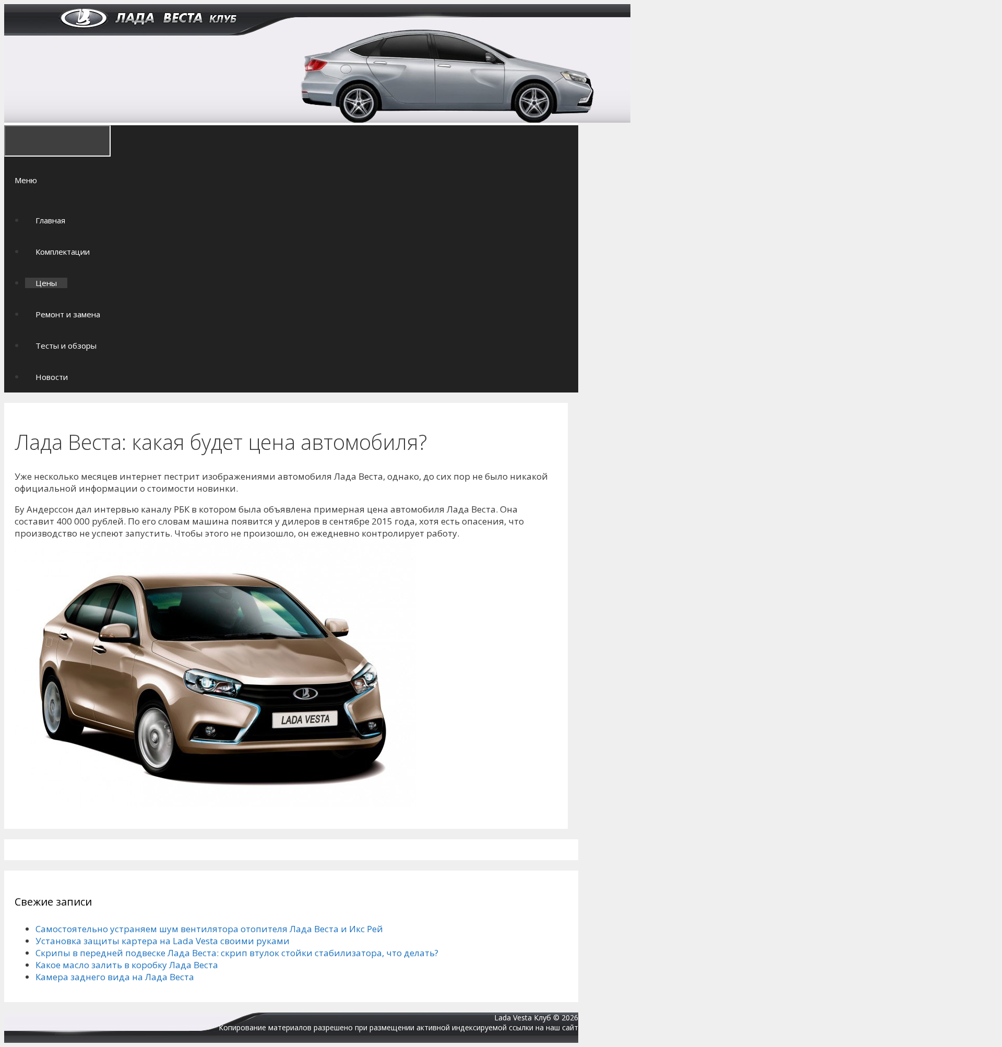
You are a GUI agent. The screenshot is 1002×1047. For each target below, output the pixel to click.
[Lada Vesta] (317, 119)
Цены (46, 283)
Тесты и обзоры (66, 345)
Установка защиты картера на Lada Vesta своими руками (162, 941)
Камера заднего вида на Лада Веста (114, 977)
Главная (50, 220)
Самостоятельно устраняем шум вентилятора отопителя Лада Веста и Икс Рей (209, 929)
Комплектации (62, 251)
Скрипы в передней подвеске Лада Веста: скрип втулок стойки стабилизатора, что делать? (236, 953)
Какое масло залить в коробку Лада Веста (126, 965)
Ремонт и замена (67, 314)
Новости (51, 377)
